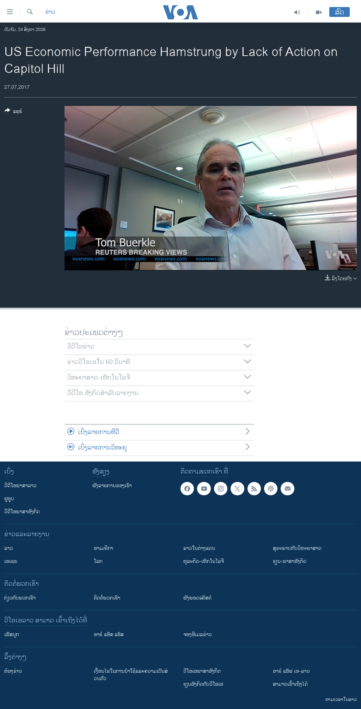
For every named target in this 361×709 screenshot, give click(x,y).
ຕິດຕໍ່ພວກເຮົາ (107, 598)
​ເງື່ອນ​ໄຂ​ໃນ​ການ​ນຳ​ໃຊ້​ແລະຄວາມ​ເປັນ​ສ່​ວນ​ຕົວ (131, 674)
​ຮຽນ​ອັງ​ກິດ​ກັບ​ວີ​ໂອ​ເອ (203, 684)
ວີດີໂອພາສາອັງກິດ (22, 511)
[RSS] (254, 488)
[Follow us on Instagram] (220, 488)
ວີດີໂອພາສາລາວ (20, 485)
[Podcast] (270, 488)
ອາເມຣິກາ (103, 548)
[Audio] (297, 12)
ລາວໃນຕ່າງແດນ (199, 548)
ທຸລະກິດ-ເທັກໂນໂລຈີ (203, 561)
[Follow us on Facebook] (187, 488)
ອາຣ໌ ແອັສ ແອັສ (109, 634)
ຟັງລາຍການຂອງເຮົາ (112, 485)
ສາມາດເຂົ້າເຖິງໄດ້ (290, 684)
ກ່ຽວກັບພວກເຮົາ (20, 598)
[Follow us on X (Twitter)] (237, 488)
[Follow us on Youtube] (203, 488)
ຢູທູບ (9, 498)
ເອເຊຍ (10, 561)
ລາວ (8, 548)
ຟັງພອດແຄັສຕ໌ (197, 598)
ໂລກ (98, 561)
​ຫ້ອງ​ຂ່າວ (13, 671)
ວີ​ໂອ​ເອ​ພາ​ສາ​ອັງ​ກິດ (202, 671)
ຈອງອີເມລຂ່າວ (197, 634)
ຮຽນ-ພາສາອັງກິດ (289, 561)
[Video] (318, 12)
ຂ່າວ (50, 12)
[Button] (13, 112)
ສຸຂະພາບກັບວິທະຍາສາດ (297, 548)
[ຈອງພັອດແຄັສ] (287, 488)
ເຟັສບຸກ (11, 634)
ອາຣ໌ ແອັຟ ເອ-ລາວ (291, 671)
